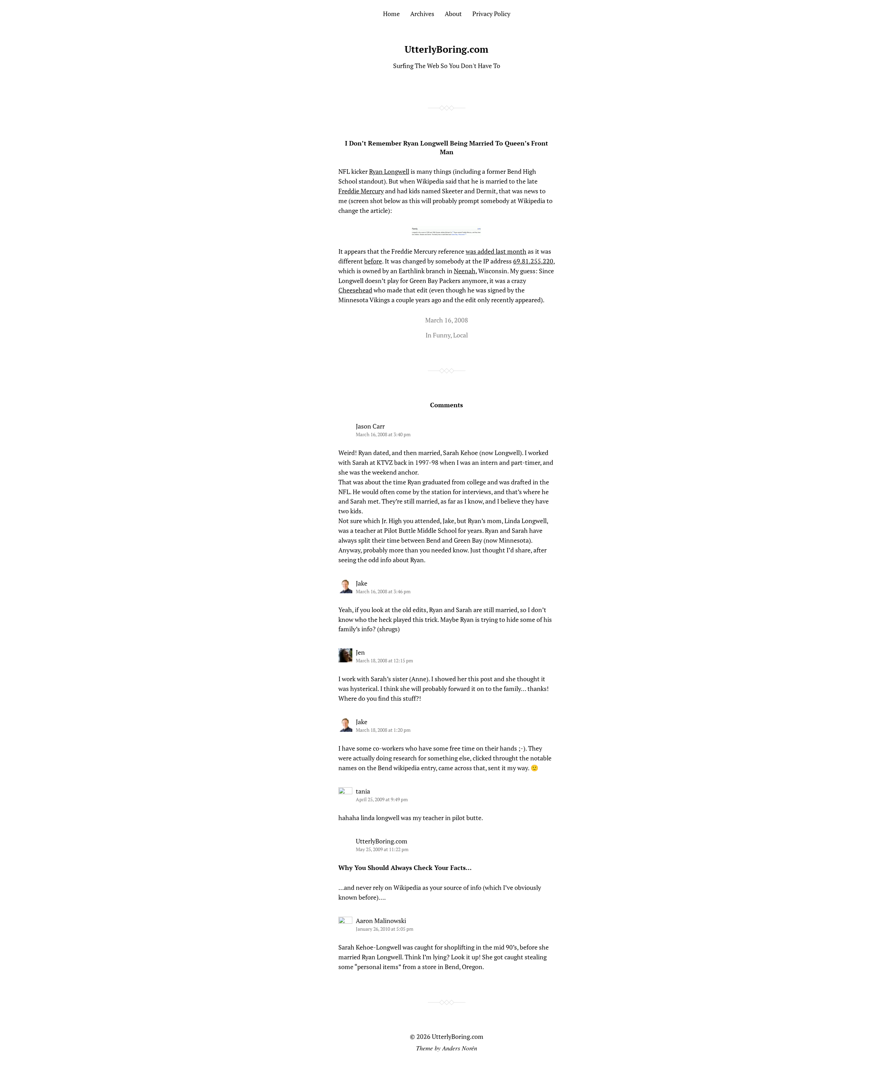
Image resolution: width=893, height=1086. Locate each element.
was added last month (496, 251)
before (373, 261)
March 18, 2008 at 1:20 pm (383, 730)
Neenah (464, 271)
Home (391, 13)
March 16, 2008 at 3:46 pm (383, 591)
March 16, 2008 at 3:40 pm (383, 434)
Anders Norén (459, 1048)
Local (460, 335)
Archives (422, 13)
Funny (441, 335)
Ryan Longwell (389, 171)
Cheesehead (355, 290)
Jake (361, 583)
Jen (360, 652)
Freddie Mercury (361, 191)
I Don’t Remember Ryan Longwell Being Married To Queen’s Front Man (446, 147)
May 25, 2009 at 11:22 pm (382, 849)
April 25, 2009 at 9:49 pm (382, 799)
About (453, 13)
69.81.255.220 (533, 261)
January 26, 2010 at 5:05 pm (384, 928)
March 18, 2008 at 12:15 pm (384, 660)
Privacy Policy (491, 13)
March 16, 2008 (446, 320)
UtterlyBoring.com (446, 49)
